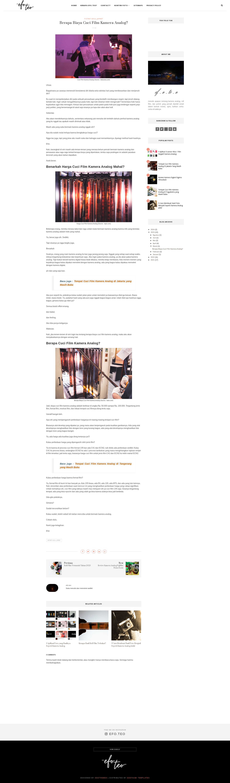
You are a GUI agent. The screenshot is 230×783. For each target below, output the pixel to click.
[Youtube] (174, 129)
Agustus (156, 235)
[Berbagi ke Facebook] (83, 551)
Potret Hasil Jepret (93, 19)
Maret (155, 246)
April (154, 243)
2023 (153, 232)
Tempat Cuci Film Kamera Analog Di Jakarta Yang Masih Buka (169, 166)
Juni (154, 238)
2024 (153, 229)
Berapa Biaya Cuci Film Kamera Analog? (167, 249)
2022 (153, 257)
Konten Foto (121, 5)
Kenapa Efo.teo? (88, 5)
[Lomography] (166, 129)
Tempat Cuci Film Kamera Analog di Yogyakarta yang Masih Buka (168, 192)
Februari (156, 252)
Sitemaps (138, 5)
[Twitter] (162, 129)
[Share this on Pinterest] (94, 551)
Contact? (106, 5)
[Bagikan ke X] (88, 551)
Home (74, 5)
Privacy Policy (154, 5)
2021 (153, 260)
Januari (155, 254)
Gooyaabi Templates (138, 778)
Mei (154, 240)
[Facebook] (157, 129)
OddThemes (101, 778)
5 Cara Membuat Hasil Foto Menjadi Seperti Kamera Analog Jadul (170, 205)
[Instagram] (170, 129)
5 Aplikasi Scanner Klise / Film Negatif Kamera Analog (169, 153)
